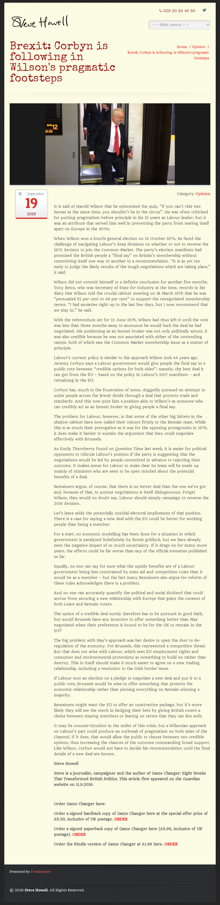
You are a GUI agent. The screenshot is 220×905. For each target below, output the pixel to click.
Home (182, 47)
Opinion (198, 47)
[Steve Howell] (40, 19)
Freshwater (41, 872)
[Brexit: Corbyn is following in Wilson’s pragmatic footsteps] (110, 183)
